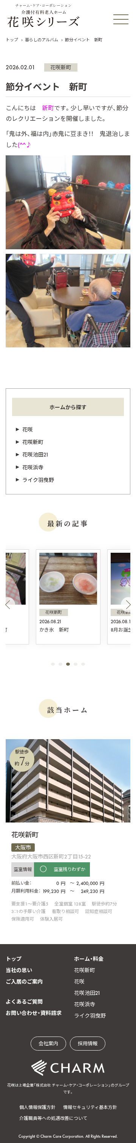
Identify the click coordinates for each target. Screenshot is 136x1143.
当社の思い (19, 970)
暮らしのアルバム (41, 39)
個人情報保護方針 (37, 1107)
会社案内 (48, 1043)
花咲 (27, 429)
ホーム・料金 (89, 958)
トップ (12, 39)
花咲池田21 (35, 454)
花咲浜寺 (32, 467)
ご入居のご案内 (24, 981)
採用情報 (87, 1043)
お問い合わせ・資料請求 (34, 1013)
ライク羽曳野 (38, 480)
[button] (7, 604)
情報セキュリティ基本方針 (90, 1107)
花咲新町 (60, 67)
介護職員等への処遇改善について (53, 1118)
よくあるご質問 (24, 1001)
